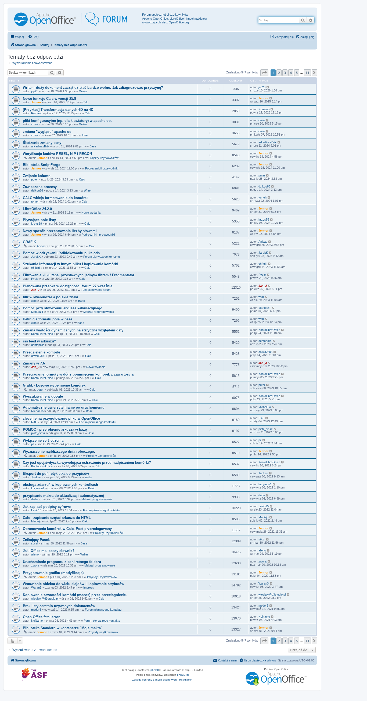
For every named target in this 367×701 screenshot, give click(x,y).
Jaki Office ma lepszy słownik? (48, 551)
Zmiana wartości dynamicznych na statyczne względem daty (73, 330)
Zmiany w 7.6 (34, 363)
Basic (91, 488)
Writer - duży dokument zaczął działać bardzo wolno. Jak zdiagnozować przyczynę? (93, 88)
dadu (34, 499)
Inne (85, 135)
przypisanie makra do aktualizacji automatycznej (63, 496)
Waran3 (36, 587)
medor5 (36, 609)
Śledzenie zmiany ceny (42, 143)
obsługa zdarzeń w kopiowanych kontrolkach (60, 485)
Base (92, 146)
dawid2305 (38, 355)
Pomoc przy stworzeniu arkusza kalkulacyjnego (62, 308)
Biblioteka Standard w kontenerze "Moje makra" (62, 628)
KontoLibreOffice (42, 333)
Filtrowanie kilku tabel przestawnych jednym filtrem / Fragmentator (78, 275)
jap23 (34, 91)
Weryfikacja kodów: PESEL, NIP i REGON (57, 154)
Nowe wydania (90, 212)
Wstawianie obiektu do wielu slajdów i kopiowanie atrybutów (73, 584)
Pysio (34, 278)
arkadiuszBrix (40, 146)
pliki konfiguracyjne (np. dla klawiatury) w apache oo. (67, 121)
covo (34, 124)
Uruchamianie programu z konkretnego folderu (62, 562)
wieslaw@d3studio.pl (44, 598)
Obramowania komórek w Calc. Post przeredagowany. (68, 529)
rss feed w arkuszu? (39, 341)
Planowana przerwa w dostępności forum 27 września (67, 286)
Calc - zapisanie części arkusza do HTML (57, 518)
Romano (36, 113)
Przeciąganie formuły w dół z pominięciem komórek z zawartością (78, 374)
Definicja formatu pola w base (47, 319)
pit (32, 444)
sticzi (34, 543)
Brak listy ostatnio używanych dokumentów (59, 606)
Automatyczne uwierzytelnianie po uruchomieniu (64, 407)
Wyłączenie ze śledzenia (43, 440)
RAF (34, 422)
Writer (83, 91)
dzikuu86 (37, 190)
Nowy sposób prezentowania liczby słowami (60, 231)
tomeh (35, 201)
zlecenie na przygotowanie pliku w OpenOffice (61, 418)
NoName (37, 620)
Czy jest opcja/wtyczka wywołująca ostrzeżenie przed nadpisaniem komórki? (87, 463)
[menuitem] (33, 37)
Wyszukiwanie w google (43, 396)
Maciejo (36, 521)
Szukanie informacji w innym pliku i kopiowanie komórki (70, 264)
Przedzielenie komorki (41, 352)
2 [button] (279, 72)
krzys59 (36, 223)
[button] (264, 72)
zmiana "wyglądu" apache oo (47, 132)
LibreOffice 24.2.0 (37, 209)
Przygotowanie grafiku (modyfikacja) (53, 573)
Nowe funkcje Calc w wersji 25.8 (49, 99)
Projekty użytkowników (103, 158)
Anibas (41, 246)
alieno (35, 554)
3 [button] (285, 72)
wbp (34, 300)
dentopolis (37, 344)
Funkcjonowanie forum (95, 289)
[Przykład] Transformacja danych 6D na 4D (58, 110)
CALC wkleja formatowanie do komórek (55, 198)
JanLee (36, 477)
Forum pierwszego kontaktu (101, 256)
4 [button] (291, 72)
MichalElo (37, 411)
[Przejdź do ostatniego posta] (268, 87)
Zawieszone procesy (40, 187)
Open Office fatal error (41, 617)
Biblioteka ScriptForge (41, 165)
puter (34, 179)
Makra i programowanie (98, 311)
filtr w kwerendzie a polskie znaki (50, 297)
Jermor (36, 102)
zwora (35, 565)
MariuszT (37, 311)
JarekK (36, 256)
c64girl (35, 267)
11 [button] (307, 72)
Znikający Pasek (36, 540)
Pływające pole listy (39, 220)
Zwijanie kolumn (37, 176)
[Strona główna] (75, 19)
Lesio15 (36, 510)
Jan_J (35, 289)
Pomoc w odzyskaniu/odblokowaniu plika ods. (62, 253)
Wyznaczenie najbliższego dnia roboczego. (59, 451)
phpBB (154, 669)
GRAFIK (29, 242)
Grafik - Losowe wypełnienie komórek (54, 385)
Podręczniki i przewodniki (101, 168)
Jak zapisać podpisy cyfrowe (47, 507)
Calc (85, 102)
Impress (88, 587)
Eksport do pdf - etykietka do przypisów (56, 474)
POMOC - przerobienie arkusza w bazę (55, 429)
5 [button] (297, 72)
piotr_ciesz (38, 433)
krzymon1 (37, 488)
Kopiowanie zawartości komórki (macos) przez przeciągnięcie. (75, 595)
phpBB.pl (183, 674)
